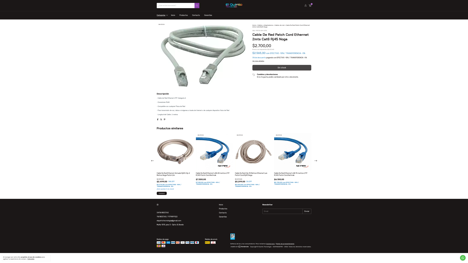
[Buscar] (197, 5)
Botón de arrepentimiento (285, 244)
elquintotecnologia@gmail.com (169, 221)
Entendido (31, 259)
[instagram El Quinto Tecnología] (157, 205)
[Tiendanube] (239, 247)
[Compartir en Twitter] (161, 119)
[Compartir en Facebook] (158, 119)
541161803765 (163, 213)
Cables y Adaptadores (265, 25)
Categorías (161, 15)
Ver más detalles (258, 61)
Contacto (196, 15)
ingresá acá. (270, 244)
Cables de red (279, 25)
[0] (310, 5)
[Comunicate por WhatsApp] (463, 258)
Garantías (208, 15)
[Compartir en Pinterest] (165, 119)
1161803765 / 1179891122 (167, 217)
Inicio (173, 15)
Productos (184, 15)
